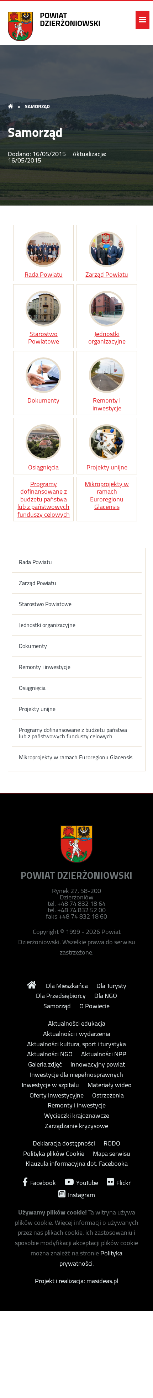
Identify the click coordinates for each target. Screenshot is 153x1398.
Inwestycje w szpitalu (50, 1085)
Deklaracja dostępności (64, 1143)
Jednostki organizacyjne (107, 336)
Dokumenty (43, 399)
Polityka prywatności (91, 1258)
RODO (112, 1143)
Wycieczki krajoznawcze (76, 1115)
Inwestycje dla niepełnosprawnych (76, 1075)
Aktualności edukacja (76, 1023)
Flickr (123, 1182)
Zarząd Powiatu (106, 273)
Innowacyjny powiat (97, 1064)
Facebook (42, 1182)
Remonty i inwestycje (107, 403)
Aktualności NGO (50, 1054)
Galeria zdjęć (45, 1064)
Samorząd (57, 1006)
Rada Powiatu (44, 273)
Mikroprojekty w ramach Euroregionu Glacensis (107, 495)
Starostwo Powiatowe (43, 336)
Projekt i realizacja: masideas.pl (76, 1281)
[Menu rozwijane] (142, 20)
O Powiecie (94, 1006)
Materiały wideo (110, 1085)
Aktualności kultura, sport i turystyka (76, 1044)
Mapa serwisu (111, 1153)
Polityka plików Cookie (53, 1153)
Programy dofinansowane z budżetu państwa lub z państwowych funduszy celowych (43, 499)
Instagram (81, 1194)
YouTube (86, 1182)
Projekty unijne (106, 466)
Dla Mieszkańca (67, 986)
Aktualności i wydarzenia (76, 1034)
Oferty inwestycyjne (57, 1095)
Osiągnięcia (43, 466)
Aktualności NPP (103, 1054)
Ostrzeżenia (108, 1095)
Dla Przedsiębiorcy (61, 996)
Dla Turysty (111, 986)
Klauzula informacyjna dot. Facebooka (77, 1163)
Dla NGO (105, 996)
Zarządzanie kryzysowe (76, 1126)
